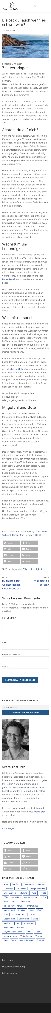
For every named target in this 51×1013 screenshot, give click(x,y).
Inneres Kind (9, 910)
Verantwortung (10, 936)
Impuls (14, 901)
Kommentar (9, 618)
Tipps (37, 931)
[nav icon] (43, 6)
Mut (18, 923)
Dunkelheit (8, 888)
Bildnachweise (9, 973)
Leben (32, 914)
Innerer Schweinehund (14, 906)
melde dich (39, 811)
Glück (43, 897)
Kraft (6, 914)
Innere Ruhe (32, 906)
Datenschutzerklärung (13, 966)
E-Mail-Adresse (11, 654)
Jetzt (31, 910)
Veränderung (26, 936)
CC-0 (37, 535)
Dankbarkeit (29, 884)
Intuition (21, 910)
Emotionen (21, 888)
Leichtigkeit (24, 919)
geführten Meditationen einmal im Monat (23, 787)
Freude (43, 893)
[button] (11, 543)
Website (6, 667)
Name (5, 642)
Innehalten (25, 901)
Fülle (25, 569)
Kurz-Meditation (19, 914)
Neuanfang (9, 927)
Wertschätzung (27, 940)
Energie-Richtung (37, 888)
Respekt (21, 927)
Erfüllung (23, 893)
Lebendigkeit (9, 279)
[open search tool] (35, 6)
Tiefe (29, 931)
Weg (6, 940)
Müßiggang (29, 923)
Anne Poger (9, 30)
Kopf (39, 910)
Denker (41, 884)
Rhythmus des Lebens (13, 931)
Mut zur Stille (16, 369)
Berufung (16, 884)
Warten (38, 936)
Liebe (35, 919)
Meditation (8, 923)
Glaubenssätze (30, 897)
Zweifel (40, 940)
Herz (6, 901)
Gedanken (16, 897)
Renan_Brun (18, 535)
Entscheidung (10, 893)
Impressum (7, 960)
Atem (6, 884)
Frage (33, 893)
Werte (13, 940)
